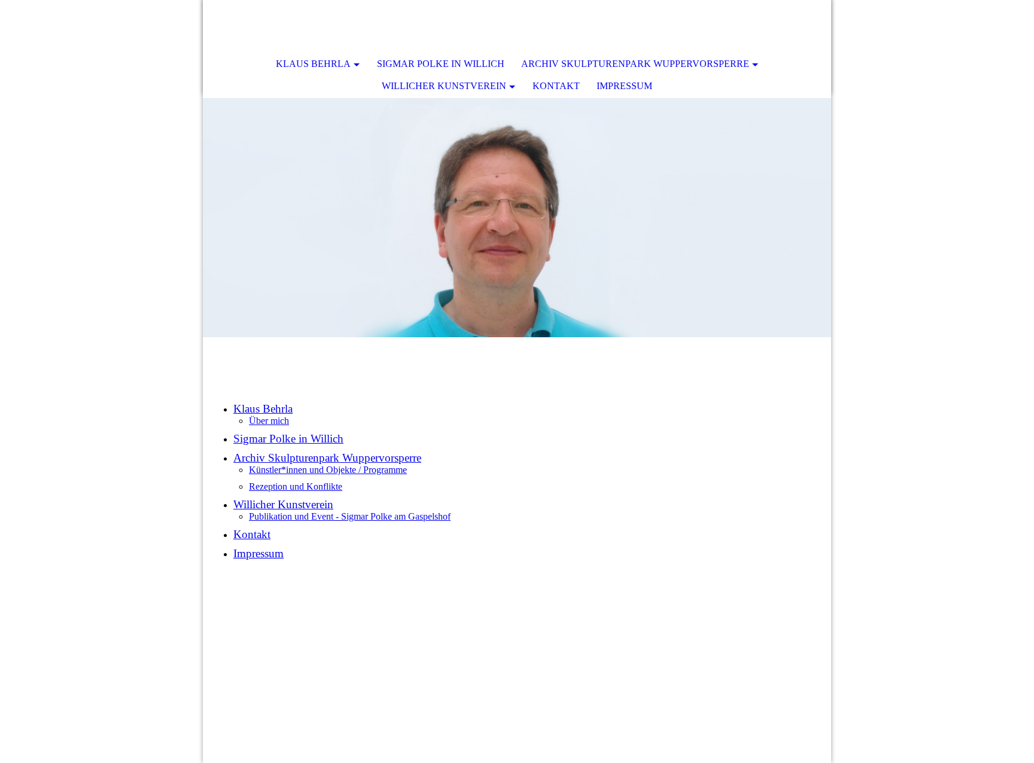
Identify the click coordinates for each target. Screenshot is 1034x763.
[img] (517, 217)
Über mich (269, 421)
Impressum (624, 86)
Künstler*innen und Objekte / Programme (328, 470)
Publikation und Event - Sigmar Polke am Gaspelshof (350, 516)
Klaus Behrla (313, 64)
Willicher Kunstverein (444, 86)
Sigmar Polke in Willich (440, 64)
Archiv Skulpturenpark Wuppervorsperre (635, 64)
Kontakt (556, 86)
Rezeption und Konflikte (295, 486)
